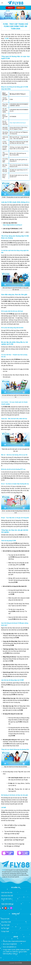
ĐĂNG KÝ (10, 7)
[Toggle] (2, 825)
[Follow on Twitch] (11, 908)
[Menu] (2, 3)
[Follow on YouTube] (5, 908)
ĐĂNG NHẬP (21, 7)
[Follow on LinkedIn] (2, 908)
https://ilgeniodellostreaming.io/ (12, 225)
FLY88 (6, 38)
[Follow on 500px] (8, 908)
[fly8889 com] (15, 3)
